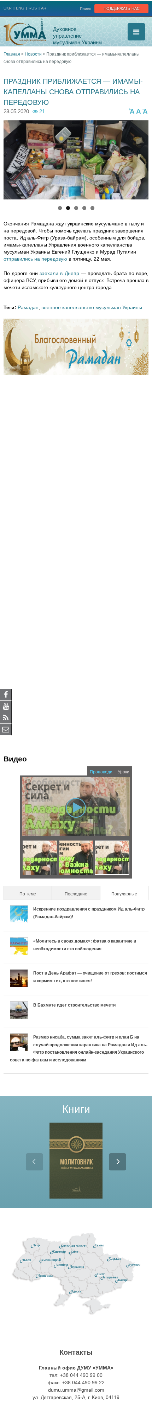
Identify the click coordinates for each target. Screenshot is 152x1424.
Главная (12, 54)
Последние (76, 894)
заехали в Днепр (58, 273)
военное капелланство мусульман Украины (91, 307)
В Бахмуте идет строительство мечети (74, 1005)
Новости (33, 54)
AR (43, 8)
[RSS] (6, 717)
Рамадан (28, 307)
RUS (33, 8)
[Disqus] (76, 472)
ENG (20, 8)
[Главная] (25, 31)
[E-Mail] (6, 729)
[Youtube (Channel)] (6, 706)
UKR (8, 8)
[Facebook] (6, 694)
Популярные (129, 894)
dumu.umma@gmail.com (76, 1390)
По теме (27, 894)
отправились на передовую (35, 259)
